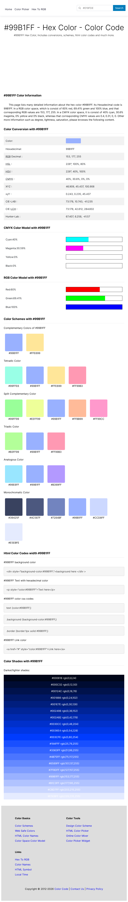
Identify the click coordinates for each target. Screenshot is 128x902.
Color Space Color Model (30, 840)
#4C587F (35, 517)
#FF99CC (98, 418)
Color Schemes (24, 825)
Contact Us (77, 888)
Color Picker (22, 9)
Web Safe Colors (25, 830)
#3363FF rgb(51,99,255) (64, 750)
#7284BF (56, 517)
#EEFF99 (35, 418)
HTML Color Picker (77, 830)
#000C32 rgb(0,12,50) (64, 684)
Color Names (22, 864)
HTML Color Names (26, 835)
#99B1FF (14, 353)
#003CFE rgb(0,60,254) (64, 737)
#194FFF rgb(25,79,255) (64, 743)
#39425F (13, 517)
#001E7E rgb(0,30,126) (64, 704)
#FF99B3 (77, 385)
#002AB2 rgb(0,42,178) (64, 717)
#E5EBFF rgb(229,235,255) (64, 796)
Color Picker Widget (78, 840)
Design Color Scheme (79, 825)
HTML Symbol (23, 869)
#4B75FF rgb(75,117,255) (64, 756)
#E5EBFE (13, 542)
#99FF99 (13, 418)
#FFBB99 (77, 418)
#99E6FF (13, 484)
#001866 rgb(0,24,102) (64, 697)
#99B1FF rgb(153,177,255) (64, 776)
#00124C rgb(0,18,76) (64, 691)
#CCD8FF (98, 517)
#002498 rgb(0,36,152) (64, 710)
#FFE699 (35, 353)
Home (8, 9)
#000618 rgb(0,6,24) (64, 678)
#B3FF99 (13, 451)
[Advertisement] (64, 66)
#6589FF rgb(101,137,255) (64, 763)
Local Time (21, 874)
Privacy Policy (94, 888)
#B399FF (56, 484)
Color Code (61, 888)
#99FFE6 (13, 385)
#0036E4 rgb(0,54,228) (64, 730)
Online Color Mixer (77, 835)
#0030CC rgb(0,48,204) (64, 724)
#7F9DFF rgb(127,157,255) (64, 769)
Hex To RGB (39, 9)
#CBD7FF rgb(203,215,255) (64, 789)
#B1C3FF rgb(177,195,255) (64, 783)
